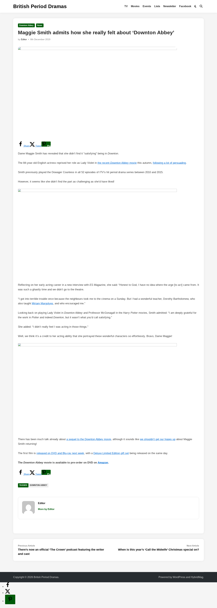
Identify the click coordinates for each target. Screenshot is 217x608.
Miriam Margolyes (42, 303)
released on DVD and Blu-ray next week (60, 453)
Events (147, 6)
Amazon (103, 462)
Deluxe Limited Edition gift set (111, 453)
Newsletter (169, 6)
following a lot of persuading (169, 162)
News (39, 25)
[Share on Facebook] (7, 586)
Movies (135, 6)
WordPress (179, 577)
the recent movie (117, 162)
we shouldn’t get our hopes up (157, 439)
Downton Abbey (26, 25)
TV (126, 6)
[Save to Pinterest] (10, 599)
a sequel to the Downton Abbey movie (88, 439)
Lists (157, 6)
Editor (24, 39)
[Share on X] (7, 592)
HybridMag (197, 577)
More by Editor (46, 509)
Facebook (185, 6)
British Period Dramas (40, 6)
